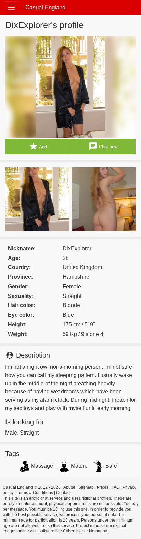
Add (38, 146)
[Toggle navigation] (11, 7)
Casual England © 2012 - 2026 (32, 487)
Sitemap (86, 487)
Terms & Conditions (35, 492)
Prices (102, 487)
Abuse (69, 487)
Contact (63, 492)
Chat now (103, 146)
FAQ (115, 487)
